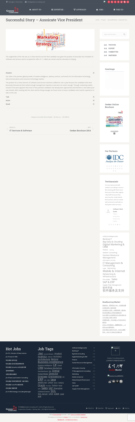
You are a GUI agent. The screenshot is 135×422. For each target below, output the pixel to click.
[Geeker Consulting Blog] (110, 379)
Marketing (111, 265)
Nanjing (61, 379)
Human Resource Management (111, 253)
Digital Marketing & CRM (113, 242)
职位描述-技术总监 (11, 357)
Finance (105, 246)
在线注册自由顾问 (11, 371)
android (50, 353)
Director (53, 370)
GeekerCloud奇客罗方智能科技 (78, 411)
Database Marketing (53, 365)
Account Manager (49, 350)
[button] (107, 166)
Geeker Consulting (110, 249)
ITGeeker (28, 406)
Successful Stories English (44, 117)
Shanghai (58, 385)
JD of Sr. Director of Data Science (16, 350)
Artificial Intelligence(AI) (110, 233)
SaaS (39, 385)
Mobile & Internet (114, 267)
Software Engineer (44, 388)
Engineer (43, 373)
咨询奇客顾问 (10, 367)
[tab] (50, 73)
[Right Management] (115, 164)
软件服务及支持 (113, 287)
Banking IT (107, 236)
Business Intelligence (50, 358)
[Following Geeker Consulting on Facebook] (117, 379)
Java (53, 376)
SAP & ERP (109, 279)
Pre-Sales (106, 276)
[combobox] (114, 34)
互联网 (56, 391)
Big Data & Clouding (113, 238)
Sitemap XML (36, 406)
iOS (45, 377)
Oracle (41, 382)
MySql (55, 379)
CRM (40, 364)
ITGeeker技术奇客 (57, 411)
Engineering (55, 373)
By (57, 117)
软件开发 (107, 284)
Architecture (44, 356)
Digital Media (43, 370)
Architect (57, 353)
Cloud (59, 362)
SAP (51, 385)
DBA (50, 368)
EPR (63, 373)
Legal (104, 265)
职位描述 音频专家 (11, 385)
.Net (40, 350)
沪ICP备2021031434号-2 (49, 406)
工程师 (62, 391)
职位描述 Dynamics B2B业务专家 (16, 364)
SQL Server (43, 390)
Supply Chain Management (112, 282)
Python (55, 382)
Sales (114, 276)
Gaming (111, 246)
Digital (55, 367)
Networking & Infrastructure (109, 271)
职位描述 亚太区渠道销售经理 (15, 360)
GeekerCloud (84, 414)
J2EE (48, 377)
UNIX (51, 390)
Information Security (109, 257)
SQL (53, 387)
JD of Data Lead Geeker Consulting (17, 374)
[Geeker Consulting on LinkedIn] (113, 379)
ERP (40, 376)
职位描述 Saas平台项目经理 (14, 381)
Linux (50, 379)
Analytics (42, 353)
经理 (39, 393)
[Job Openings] (121, 379)
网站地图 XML (61, 416)
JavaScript (42, 379)
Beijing (54, 356)
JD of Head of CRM (11, 353)
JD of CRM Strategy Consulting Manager (18, 388)
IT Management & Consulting (113, 260)
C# (55, 361)
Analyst (58, 350)
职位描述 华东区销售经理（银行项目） (17, 378)
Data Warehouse (43, 368)
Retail (60, 382)
